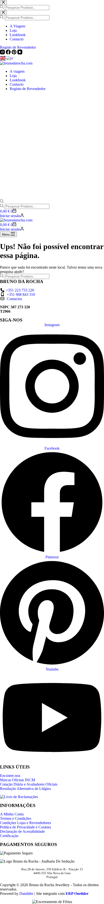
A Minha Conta (12, 814)
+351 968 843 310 (21, 294)
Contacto (16, 84)
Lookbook (18, 80)
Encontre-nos (10, 776)
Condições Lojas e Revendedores (25, 823)
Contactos (14, 299)
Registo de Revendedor (27, 89)
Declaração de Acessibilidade (22, 831)
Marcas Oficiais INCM (17, 780)
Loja (13, 76)
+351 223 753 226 (20, 290)
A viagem (17, 71)
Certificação (9, 836)
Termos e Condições (15, 818)
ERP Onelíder (77, 893)
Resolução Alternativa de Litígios (25, 789)
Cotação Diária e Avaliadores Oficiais (28, 784)
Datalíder (26, 893)
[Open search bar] (2, 202)
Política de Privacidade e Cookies (25, 827)
